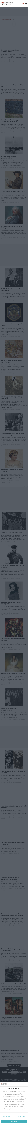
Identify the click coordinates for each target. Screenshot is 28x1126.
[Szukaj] (23, 3)
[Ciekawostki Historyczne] (9, 3)
